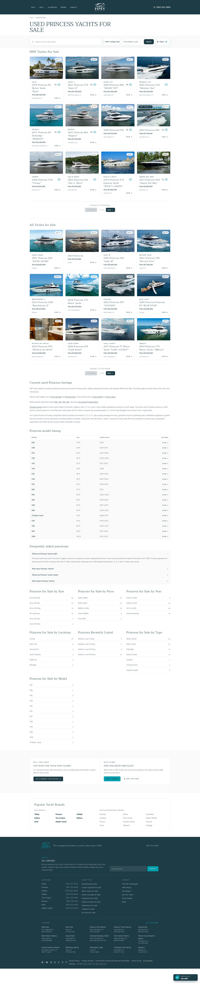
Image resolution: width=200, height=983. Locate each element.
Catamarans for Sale (89, 905)
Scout (102, 825)
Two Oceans (60, 818)
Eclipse (37, 818)
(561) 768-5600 (72, 887)
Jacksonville (142, 927)
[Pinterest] (66, 962)
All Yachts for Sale (88, 913)
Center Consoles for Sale (91, 895)
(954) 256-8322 (47, 931)
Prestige (149, 825)
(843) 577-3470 (119, 952)
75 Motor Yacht (37, 515)
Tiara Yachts (127, 818)
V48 (59, 402)
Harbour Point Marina (98, 927)
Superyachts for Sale (89, 898)
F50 (63, 402)
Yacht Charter (127, 898)
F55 (33, 474)
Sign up (153, 868)
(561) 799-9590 (95, 931)
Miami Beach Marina (49, 936)
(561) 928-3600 (72, 908)
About (73, 7)
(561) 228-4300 (72, 898)
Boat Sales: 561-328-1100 (98, 940)
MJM (36, 822)
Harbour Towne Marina (122, 927)
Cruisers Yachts (129, 822)
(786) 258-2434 (71, 940)
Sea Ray (103, 814)
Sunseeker (150, 814)
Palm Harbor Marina (121, 936)
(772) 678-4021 (143, 943)
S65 (33, 500)
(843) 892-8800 (71, 891)
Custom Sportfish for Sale (91, 887)
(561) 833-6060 (119, 940)
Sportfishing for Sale (89, 884)
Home (31, 17)
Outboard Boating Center (99, 936)
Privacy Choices (87, 961)
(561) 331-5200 (72, 884)
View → (165, 442)
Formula (149, 822)
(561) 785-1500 (72, 901)
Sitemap (72, 964)
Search (149, 42)
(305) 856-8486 (47, 940)
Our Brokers (126, 891)
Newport (141, 947)
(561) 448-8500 (72, 894)
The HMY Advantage (130, 884)
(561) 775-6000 (46, 952)
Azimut (125, 814)
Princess (59, 814)
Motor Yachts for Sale (90, 891)
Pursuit (102, 822)
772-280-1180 (70, 931)
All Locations (152, 923)
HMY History (126, 887)
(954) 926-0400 (119, 931)
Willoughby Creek (96, 947)
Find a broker (112, 779)
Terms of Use (136, 961)
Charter (52, 7)
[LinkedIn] (55, 962)
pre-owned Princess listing (88, 402)
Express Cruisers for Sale (91, 902)
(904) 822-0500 (143, 931)
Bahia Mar (45, 927)
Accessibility (148, 961)
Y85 (33, 526)
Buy (33, 7)
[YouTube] (47, 962)
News (63, 7)
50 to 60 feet (70, 397)
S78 (33, 521)
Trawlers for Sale (88, 909)
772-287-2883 (94, 952)
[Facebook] (42, 962)
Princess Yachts (36, 407)
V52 (33, 463)
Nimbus (79, 818)
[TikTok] (58, 962)
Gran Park (69, 927)
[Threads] (62, 962)
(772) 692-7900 (71, 952)
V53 (33, 469)
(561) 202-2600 (163, 7)
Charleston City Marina (122, 947)
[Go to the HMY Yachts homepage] (100, 7)
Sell (41, 7)
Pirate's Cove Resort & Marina (146, 937)
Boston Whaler (151, 818)
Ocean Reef (70, 936)
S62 (33, 489)
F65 (33, 495)
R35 (55, 402)
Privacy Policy (74, 961)
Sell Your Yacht (127, 895)
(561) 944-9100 (72, 905)
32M (33, 536)
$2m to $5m (98, 397)
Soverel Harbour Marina (50, 947)
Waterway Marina (72, 947)
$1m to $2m (110, 397)
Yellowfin (126, 825)
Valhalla (79, 814)
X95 (33, 531)
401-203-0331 (142, 952)
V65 (33, 505)
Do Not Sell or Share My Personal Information (112, 961)
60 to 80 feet (56, 397)
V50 (67, 402)
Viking (36, 814)
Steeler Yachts (61, 822)
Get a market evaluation (47, 779)
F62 (33, 484)
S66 (33, 510)
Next (109, 210)
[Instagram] (51, 962)
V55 (33, 479)
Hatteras (103, 818)
